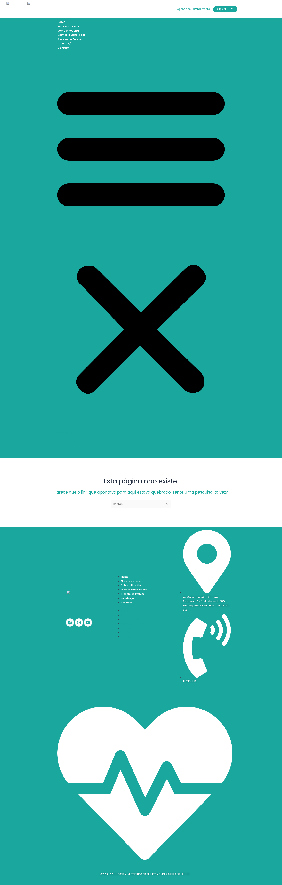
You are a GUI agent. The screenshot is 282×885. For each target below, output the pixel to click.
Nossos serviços (68, 26)
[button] (141, 238)
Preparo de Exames (70, 39)
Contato (63, 48)
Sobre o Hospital (68, 30)
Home (61, 22)
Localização (65, 43)
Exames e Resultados (71, 35)
